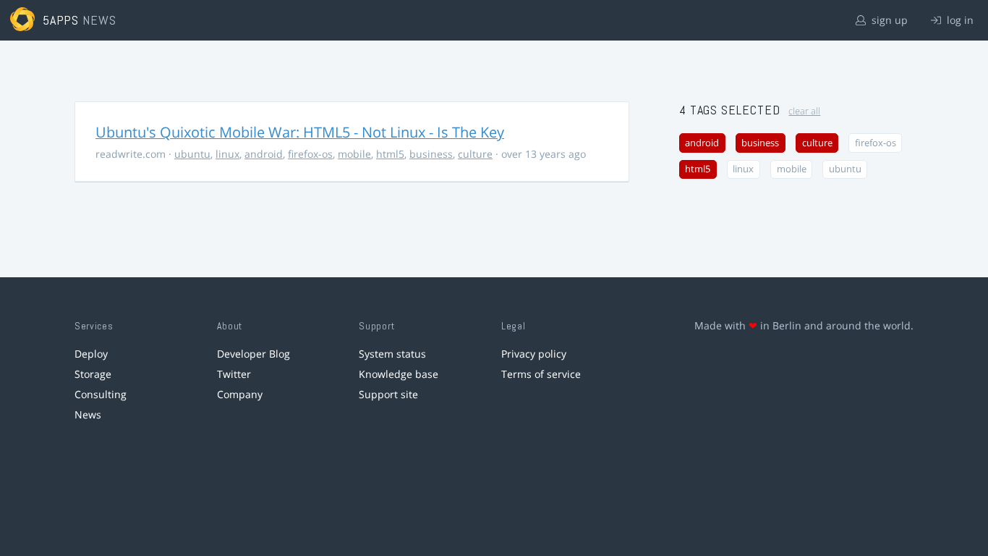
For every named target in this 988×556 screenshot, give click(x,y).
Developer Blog (253, 354)
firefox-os (310, 154)
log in (959, 20)
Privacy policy (533, 354)
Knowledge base (398, 374)
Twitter (234, 374)
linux (227, 154)
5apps (61, 20)
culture (475, 154)
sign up (888, 20)
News (87, 414)
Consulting (100, 394)
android (263, 154)
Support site (388, 394)
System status (392, 354)
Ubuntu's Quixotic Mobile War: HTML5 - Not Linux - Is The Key (299, 132)
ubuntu (192, 154)
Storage (92, 374)
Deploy (91, 354)
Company (240, 394)
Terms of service (541, 374)
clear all (804, 111)
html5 (390, 154)
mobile (354, 154)
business (431, 154)
